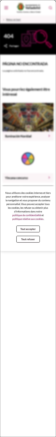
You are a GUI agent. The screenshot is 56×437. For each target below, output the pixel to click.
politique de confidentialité (26, 215)
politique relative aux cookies (27, 218)
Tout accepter (28, 228)
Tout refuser (28, 239)
